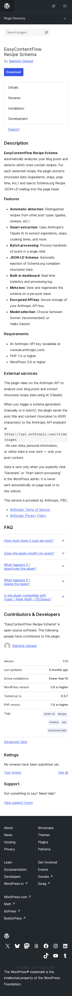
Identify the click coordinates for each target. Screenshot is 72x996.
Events (43, 869)
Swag (44, 884)
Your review (12, 772)
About (8, 828)
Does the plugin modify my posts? (29, 553)
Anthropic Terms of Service (30, 510)
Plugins (43, 842)
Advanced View (15, 742)
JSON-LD (49, 713)
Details (13, 87)
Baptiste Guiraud (21, 61)
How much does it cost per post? (28, 541)
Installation (16, 108)
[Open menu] (65, 6)
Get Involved (47, 862)
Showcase (45, 828)
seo (64, 722)
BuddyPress (15, 918)
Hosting (9, 842)
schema (54, 722)
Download (14, 72)
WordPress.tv (16, 884)
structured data (57, 730)
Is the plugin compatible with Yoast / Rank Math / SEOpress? (27, 597)
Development (18, 119)
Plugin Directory (14, 18)
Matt (9, 904)
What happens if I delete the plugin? (17, 582)
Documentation (15, 869)
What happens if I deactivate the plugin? (20, 567)
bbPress (12, 911)
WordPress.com (17, 897)
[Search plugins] (46, 32)
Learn (8, 862)
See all (63, 772)
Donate (45, 877)
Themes (44, 835)
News (8, 835)
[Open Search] (53, 6)
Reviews (14, 98)
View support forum (18, 803)
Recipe (62, 713)
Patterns (44, 849)
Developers (12, 877)
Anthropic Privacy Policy (28, 516)
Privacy (9, 849)
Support (14, 129)
